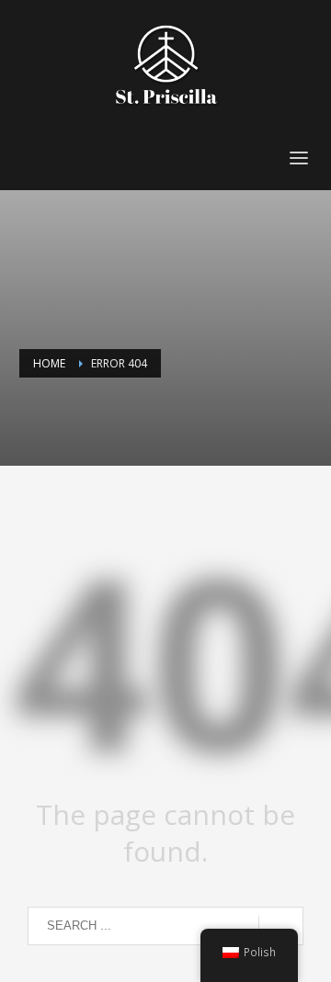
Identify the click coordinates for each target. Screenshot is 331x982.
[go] (280, 927)
